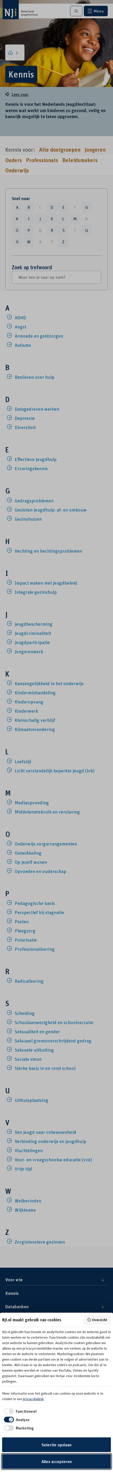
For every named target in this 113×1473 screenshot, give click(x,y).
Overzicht (99, 1319)
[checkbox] (19, 1411)
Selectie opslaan (56, 1445)
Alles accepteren (57, 1461)
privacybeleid (33, 1399)
